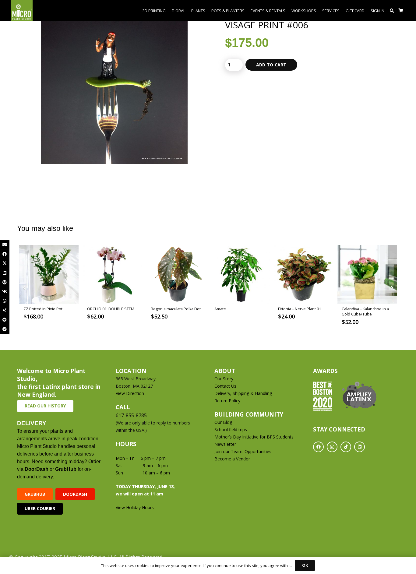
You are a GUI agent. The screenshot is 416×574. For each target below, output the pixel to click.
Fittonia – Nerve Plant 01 (299, 309)
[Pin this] (4, 282)
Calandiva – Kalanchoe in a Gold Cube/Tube (365, 311)
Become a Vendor (232, 459)
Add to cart (271, 65)
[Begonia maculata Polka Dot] (176, 274)
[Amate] (240, 274)
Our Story (223, 379)
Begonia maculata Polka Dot (176, 309)
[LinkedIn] (359, 447)
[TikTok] (345, 447)
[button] (392, 11)
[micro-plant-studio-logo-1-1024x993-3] (22, 10)
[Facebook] (318, 447)
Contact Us (225, 386)
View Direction (130, 393)
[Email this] (4, 245)
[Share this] (4, 254)
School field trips (230, 429)
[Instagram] (332, 447)
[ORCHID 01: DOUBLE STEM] (112, 274)
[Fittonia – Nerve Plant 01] (303, 274)
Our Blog (223, 422)
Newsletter (225, 444)
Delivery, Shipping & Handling (243, 393)
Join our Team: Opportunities (242, 451)
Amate (220, 309)
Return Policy (227, 400)
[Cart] (401, 10)
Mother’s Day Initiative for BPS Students (254, 437)
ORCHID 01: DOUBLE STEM (110, 309)
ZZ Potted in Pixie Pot (42, 309)
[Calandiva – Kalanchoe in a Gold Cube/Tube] (367, 274)
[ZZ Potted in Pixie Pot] (49, 274)
